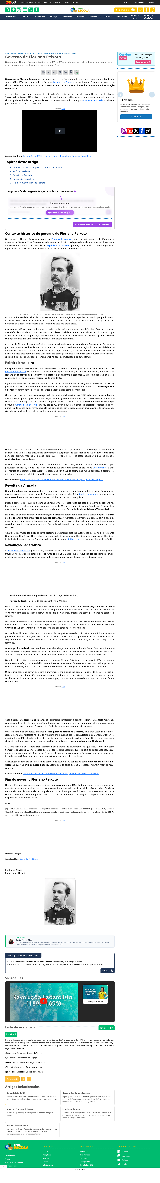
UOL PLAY (65, 2)
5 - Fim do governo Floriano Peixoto (27, 182)
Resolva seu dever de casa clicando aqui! (92, 224)
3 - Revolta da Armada (21, 175)
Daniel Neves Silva (24, 940)
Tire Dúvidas (85, 1155)
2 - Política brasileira (20, 171)
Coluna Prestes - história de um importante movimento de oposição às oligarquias (61, 479)
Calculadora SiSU (86, 1165)
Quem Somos (10, 1156)
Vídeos (45, 1162)
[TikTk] (148, 131)
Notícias (46, 1158)
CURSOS (57, 2)
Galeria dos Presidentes (29, 859)
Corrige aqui (85, 1162)
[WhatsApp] (7, 9)
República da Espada (58, 245)
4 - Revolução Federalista (22, 179)
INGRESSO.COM (27, 2)
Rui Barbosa (74, 539)
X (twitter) (125, 1164)
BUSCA (126, 2)
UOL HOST (38, 2)
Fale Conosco (48, 1165)
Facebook (125, 1152)
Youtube (125, 1160)
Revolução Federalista (18, 550)
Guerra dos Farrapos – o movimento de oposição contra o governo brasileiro (61, 773)
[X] (30, 9)
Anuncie (8, 1159)
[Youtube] (25, 9)
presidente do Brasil (15, 371)
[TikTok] (13, 9)
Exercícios (84, 1151)
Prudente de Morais (93, 100)
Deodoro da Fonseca (63, 82)
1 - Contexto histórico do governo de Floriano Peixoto (36, 167)
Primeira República (61, 239)
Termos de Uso (11, 1166)
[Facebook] (142, 131)
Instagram (126, 1156)
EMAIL (151, 2)
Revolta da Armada (88, 494)
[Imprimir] (43, 72)
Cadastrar (46, 1151)
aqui (63, 109)
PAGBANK (48, 2)
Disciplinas (47, 1155)
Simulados (84, 1158)
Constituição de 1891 (26, 404)
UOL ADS (74, 2)
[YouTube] (130, 131)
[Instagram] (19, 9)
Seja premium (122, 10)
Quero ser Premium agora (59, 212)
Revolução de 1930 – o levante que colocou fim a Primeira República (57, 156)
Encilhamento (100, 467)
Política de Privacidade (14, 1162)
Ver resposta (12, 1079)
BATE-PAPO (139, 2)
